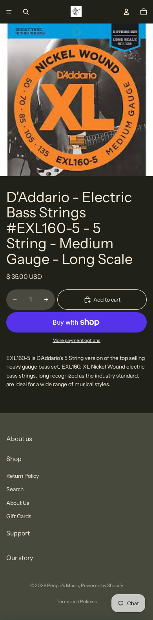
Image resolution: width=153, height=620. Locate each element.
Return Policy (22, 475)
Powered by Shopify (102, 585)
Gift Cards (18, 516)
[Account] (126, 11)
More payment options (76, 340)
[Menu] (9, 12)
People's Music (63, 585)
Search (15, 489)
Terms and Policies (76, 601)
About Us (17, 502)
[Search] (26, 11)
